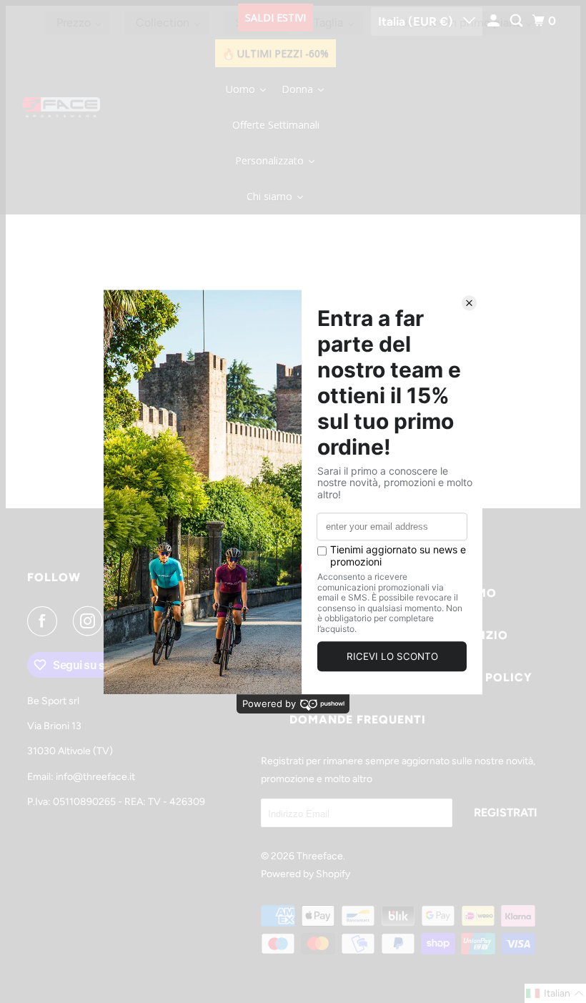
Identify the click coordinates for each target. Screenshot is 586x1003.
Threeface (320, 856)
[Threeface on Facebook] (45, 621)
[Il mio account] (495, 21)
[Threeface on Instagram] (91, 621)
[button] (555, 993)
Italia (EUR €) (417, 21)
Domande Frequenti (357, 719)
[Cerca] (517, 21)
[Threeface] (61, 107)
